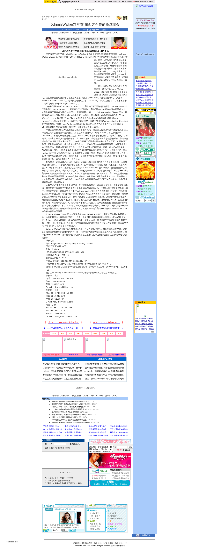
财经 (109, 1)
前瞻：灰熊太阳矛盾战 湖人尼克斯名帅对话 (104, 378)
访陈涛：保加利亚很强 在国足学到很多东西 (62, 371)
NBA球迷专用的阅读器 (72, 51)
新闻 (96, 1)
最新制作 (95, 476)
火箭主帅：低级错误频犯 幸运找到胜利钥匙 (104, 371)
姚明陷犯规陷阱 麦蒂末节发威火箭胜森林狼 (104, 364)
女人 (124, 1)
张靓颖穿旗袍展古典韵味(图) (95, 43)
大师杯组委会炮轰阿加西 (68, 43)
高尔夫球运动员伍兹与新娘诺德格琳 (66, 412)
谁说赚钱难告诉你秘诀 (120, 473)
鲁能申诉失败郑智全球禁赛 (68, 47)
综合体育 (63, 17)
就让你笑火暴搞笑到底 (120, 478)
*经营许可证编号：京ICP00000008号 (59, 478)
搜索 (148, 1)
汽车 (116, 1)
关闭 (115, 33)
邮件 (144, 1)
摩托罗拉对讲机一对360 (144, 329)
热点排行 (77, 33)
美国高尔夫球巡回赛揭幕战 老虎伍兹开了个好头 (70, 422)
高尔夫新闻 (80, 17)
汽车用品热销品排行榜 (144, 319)
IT (112, 1)
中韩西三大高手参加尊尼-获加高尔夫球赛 (68, 401)
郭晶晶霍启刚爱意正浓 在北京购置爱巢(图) (62, 378)
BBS (152, 1)
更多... (153, 332)
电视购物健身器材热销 (144, 326)
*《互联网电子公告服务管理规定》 (58, 481)
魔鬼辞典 (123, 484)
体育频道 (54, 17)
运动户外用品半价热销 (144, 321)
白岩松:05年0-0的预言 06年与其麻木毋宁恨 (62, 367)
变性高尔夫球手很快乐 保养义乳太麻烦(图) (68, 407)
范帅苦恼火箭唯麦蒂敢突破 (68, 39)
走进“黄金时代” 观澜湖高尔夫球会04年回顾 (68, 415)
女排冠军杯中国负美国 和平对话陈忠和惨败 (62, 375)
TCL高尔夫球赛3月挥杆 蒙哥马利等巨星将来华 (70, 409)
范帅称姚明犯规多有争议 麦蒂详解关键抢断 (104, 375)
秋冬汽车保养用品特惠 (144, 324)
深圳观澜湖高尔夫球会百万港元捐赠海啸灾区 (69, 420)
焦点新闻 (97, 484)
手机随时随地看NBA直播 (96, 51)
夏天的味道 (96, 478)
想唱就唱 (102, 476)
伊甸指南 (114, 484)
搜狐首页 (45, 17)
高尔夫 (71, 17)
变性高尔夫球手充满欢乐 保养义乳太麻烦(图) (69, 404)
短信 (129, 1)
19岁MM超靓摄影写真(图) (145, 23)
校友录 (138, 1)
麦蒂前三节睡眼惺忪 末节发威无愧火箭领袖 (104, 367)
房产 (120, 1)
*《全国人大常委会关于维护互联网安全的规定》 (64, 483)
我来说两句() (65, 33)
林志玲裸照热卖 (90, 39)
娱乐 (105, 1)
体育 (100, 1)
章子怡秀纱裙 (102, 39)
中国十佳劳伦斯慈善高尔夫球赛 (64, 417)
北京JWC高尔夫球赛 (94, 17)
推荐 (86, 33)
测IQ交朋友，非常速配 (120, 476)
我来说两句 (65, 396)
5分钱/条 (123, 450)
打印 (108, 33)
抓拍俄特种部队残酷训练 (145, 28)
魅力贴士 (105, 484)
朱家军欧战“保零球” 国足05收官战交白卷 (61, 364)
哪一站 (103, 478)
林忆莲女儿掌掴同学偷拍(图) (95, 47)
